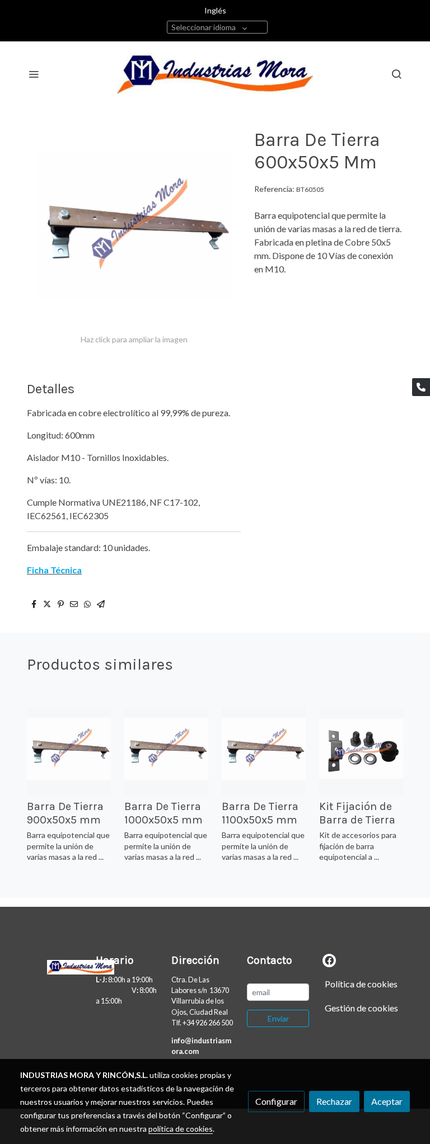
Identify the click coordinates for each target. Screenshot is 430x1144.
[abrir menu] (33, 73)
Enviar (278, 1018)
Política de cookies (361, 983)
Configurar (276, 1101)
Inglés (215, 10)
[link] (215, 74)
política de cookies (180, 1128)
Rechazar (334, 1101)
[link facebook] (329, 959)
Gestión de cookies (361, 1007)
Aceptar (387, 1101)
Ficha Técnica (54, 569)
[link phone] (421, 387)
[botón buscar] (396, 73)
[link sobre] (51, 965)
